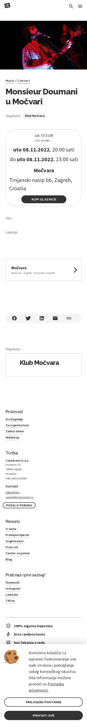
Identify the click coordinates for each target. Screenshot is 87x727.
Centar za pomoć (18, 553)
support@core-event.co (19, 497)
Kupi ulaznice (44, 199)
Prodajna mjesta (17, 535)
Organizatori (14, 541)
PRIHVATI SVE (43, 715)
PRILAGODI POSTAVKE (43, 702)
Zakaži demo (15, 431)
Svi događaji (14, 419)
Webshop (12, 437)
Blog (9, 559)
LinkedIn (12, 595)
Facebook (12, 582)
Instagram (13, 588)
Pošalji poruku (19, 505)
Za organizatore (17, 425)
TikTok (10, 601)
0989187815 (12, 492)
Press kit (12, 547)
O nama (11, 529)
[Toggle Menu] (80, 6)
